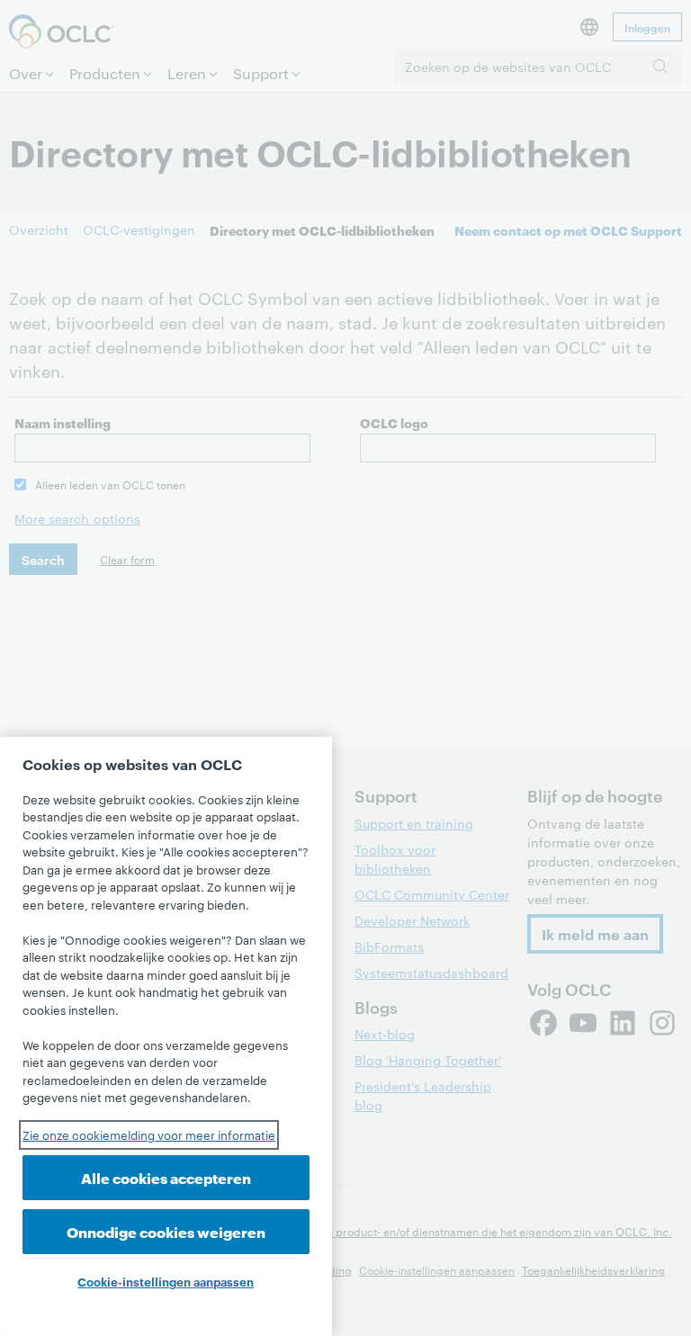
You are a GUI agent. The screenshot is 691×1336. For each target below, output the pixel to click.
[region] (166, 1036)
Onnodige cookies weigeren (166, 1231)
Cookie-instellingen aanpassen (165, 1281)
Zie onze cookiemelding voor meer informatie (148, 1134)
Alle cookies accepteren (166, 1177)
